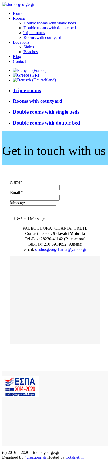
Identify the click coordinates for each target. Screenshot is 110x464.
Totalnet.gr (75, 457)
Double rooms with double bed (46, 123)
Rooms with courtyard (37, 101)
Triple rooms (27, 90)
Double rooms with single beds (46, 112)
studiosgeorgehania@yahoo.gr (60, 249)
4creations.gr (35, 457)
